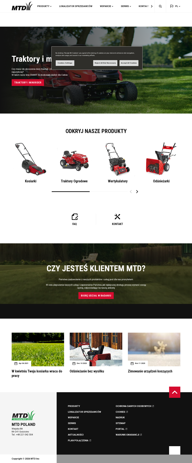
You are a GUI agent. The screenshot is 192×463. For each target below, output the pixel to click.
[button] (150, 6)
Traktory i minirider (27, 82)
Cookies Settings (65, 63)
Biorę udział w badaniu (96, 295)
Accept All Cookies (129, 63)
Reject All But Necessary (105, 63)
